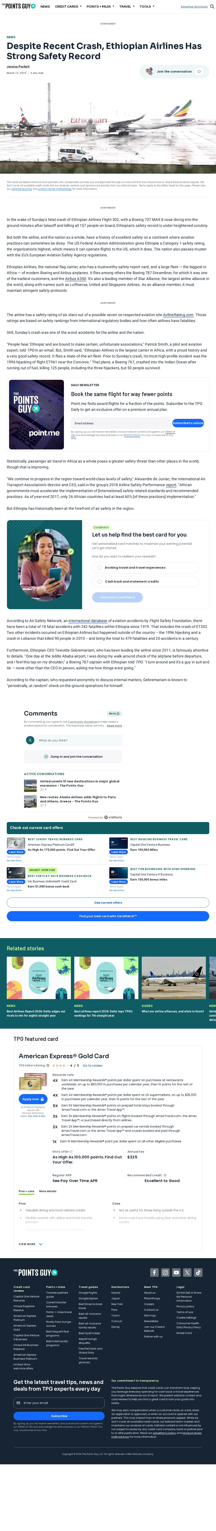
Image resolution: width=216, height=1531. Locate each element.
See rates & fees (14, 860)
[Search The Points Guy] (212, 6)
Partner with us (153, 1336)
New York (117, 1304)
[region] (73, 776)
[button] (71, 1151)
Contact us (151, 1310)
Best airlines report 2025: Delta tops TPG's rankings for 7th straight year (103, 1013)
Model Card (184, 1333)
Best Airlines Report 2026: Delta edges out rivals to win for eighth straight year (36, 1013)
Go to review (92, 1065)
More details (47, 1191)
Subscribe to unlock (188, 423)
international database (88, 620)
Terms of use (185, 1312)
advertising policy (21, 188)
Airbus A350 (75, 278)
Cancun (116, 1321)
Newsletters (151, 1321)
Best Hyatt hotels (89, 1333)
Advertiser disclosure (194, 6)
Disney (115, 1327)
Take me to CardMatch (117, 597)
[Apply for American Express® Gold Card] (33, 1082)
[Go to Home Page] (18, 6)
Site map (150, 1315)
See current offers (108, 903)
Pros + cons (26, 1191)
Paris (114, 1310)
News (11, 37)
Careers (149, 1304)
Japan (115, 1298)
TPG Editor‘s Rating (32, 1065)
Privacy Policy (132, 435)
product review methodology (55, 188)
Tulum (115, 1315)
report (171, 485)
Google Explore (88, 1298)
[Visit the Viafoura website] (113, 817)
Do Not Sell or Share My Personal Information (189, 1296)
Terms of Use (25, 1426)
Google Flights (88, 1292)
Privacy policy (185, 1306)
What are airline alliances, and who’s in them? (173, 1011)
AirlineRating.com (178, 314)
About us (149, 1292)
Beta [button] (112, 714)
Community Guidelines (83, 722)
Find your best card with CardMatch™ (108, 916)
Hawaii (115, 1292)
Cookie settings (186, 1317)
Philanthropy (152, 1298)
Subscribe (59, 1416)
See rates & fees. (37, 1116)
